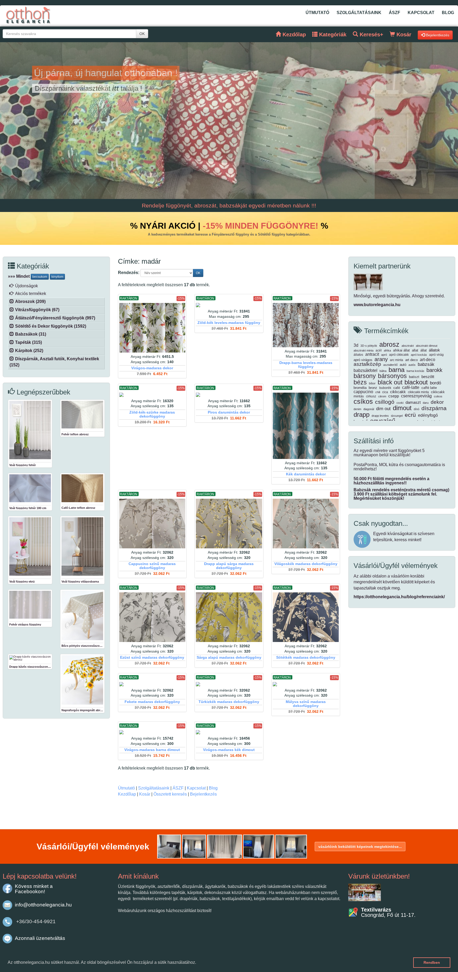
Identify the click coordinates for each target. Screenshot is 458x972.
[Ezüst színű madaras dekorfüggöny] (152, 617)
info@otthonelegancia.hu (43, 905)
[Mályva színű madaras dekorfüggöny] (306, 684)
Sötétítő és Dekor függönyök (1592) (50, 326)
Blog (448, 12)
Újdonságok (26, 286)
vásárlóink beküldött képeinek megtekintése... (360, 846)
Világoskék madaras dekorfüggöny (305, 564)
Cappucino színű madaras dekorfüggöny (152, 566)
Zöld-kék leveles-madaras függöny (228, 323)
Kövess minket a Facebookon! (34, 888)
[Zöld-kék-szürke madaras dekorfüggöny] (152, 395)
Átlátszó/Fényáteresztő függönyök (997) (55, 318)
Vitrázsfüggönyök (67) (37, 309)
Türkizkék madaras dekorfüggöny (229, 702)
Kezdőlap (127, 794)
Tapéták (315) (28, 342)
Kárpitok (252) (29, 350)
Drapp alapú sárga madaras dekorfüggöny (229, 566)
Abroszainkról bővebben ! (77, 88)
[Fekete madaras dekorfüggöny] (152, 684)
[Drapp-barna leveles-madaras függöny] (306, 325)
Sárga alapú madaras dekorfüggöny (229, 657)
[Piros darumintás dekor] (229, 395)
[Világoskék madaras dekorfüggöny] (306, 523)
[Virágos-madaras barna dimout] (152, 732)
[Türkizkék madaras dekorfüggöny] (229, 684)
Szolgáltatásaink (359, 12)
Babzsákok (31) (30, 334)
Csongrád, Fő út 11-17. (388, 912)
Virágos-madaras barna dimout (152, 750)
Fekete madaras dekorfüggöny (152, 702)
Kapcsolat (421, 12)
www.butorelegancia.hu (377, 304)
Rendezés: (128, 272)
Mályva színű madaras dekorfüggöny (306, 704)
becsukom (39, 277)
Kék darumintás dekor (306, 474)
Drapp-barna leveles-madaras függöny (305, 365)
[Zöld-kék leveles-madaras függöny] (229, 305)
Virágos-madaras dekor (152, 368)
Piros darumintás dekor (229, 412)
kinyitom (57, 277)
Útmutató (317, 12)
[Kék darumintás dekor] (306, 426)
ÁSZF (394, 12)
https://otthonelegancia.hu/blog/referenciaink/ (399, 597)
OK (142, 34)
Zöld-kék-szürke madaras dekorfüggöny (152, 414)
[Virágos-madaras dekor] (152, 328)
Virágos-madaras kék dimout (229, 750)
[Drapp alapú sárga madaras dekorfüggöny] (229, 523)
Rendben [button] (432, 962)
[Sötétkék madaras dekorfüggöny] (306, 617)
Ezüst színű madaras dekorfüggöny (152, 657)
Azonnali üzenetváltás (40, 938)
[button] (198, 963)
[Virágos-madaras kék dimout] (229, 732)
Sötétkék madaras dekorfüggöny (305, 657)
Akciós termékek (30, 293)
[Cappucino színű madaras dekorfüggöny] (152, 523)
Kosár (144, 794)
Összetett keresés (170, 794)
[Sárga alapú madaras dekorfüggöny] (229, 617)
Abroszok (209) (30, 301)
